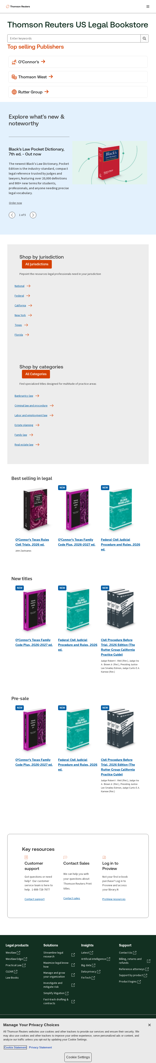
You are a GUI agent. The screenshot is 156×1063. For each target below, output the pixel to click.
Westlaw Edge (14, 959)
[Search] (144, 38)
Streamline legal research (53, 954)
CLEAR (9, 971)
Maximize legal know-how (56, 965)
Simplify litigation (53, 993)
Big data (86, 965)
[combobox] (74, 38)
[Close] (149, 1024)
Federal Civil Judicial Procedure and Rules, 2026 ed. (120, 544)
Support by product (131, 975)
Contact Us (125, 953)
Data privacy (88, 971)
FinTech (86, 978)
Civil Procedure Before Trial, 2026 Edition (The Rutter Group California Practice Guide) (118, 647)
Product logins (128, 981)
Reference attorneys (132, 969)
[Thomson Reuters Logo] (18, 6)
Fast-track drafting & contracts (55, 1001)
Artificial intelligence (93, 959)
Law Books (12, 978)
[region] (78, 1040)
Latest (85, 953)
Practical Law (14, 965)
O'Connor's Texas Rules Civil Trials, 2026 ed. (32, 542)
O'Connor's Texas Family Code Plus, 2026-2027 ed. (76, 542)
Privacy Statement (39, 1047)
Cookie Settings (78, 1057)
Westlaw (11, 953)
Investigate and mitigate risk (52, 985)
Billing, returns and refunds (130, 961)
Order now (15, 203)
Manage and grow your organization (54, 975)
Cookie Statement (15, 1047)
